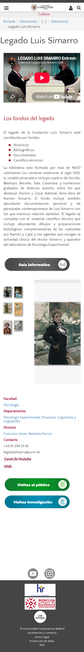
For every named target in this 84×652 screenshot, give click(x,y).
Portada (9, 22)
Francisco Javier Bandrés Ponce (28, 434)
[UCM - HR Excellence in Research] (40, 590)
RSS (42, 645)
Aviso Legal (42, 637)
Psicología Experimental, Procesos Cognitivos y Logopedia (40, 419)
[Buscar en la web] (79, 7)
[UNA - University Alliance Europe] (40, 617)
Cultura (44, 14)
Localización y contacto (42, 632)
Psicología (11, 405)
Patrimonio (28, 22)
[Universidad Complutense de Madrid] (42, 7)
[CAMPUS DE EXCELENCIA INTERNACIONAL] (40, 603)
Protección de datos (42, 641)
